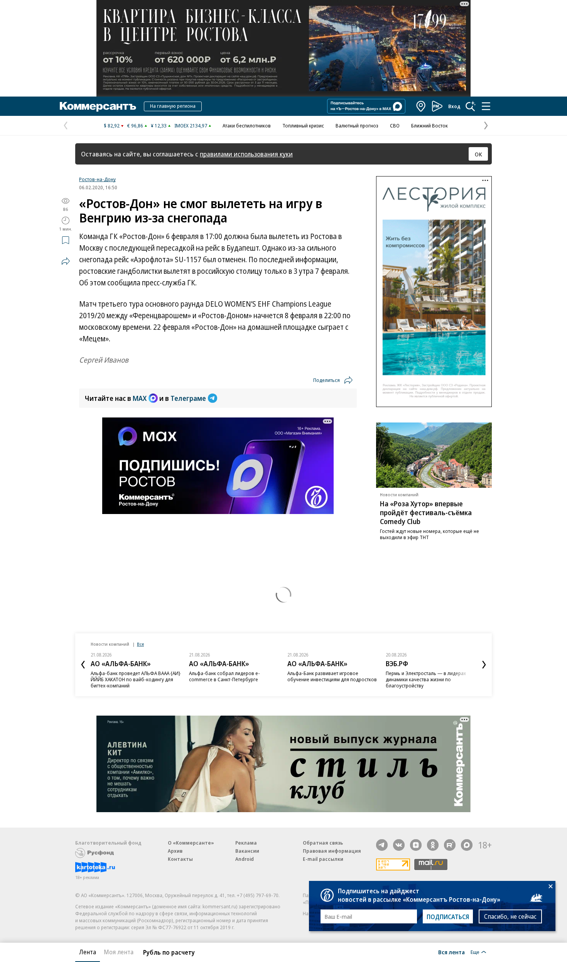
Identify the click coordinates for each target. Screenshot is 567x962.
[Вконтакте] (399, 845)
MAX (140, 398)
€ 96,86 (135, 125)
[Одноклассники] (433, 845)
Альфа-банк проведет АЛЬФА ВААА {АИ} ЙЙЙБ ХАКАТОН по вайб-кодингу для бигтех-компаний (136, 679)
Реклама (246, 842)
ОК (478, 154)
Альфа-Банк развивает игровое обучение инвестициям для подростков (332, 676)
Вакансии (247, 850)
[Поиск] (470, 106)
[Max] (466, 845)
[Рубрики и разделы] (486, 106)
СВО (395, 125)
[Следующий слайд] (484, 664)
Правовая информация (332, 850)
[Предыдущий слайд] (83, 664)
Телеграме (188, 398)
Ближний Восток (429, 125)
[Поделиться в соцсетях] (65, 261)
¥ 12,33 (159, 125)
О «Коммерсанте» (191, 842)
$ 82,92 (112, 125)
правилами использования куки (246, 153)
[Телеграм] (382, 845)
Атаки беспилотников (247, 125)
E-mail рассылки (323, 858)
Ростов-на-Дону (97, 179)
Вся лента (451, 952)
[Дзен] (416, 845)
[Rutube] (450, 845)
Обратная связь (323, 842)
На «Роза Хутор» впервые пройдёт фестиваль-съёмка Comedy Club (426, 512)
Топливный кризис (303, 125)
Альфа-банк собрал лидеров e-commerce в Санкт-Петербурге (224, 676)
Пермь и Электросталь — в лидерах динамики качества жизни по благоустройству (426, 679)
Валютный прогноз (357, 125)
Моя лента (118, 952)
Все (140, 644)
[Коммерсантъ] (98, 106)
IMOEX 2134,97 (190, 125)
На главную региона (173, 105)
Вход (454, 106)
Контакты (180, 858)
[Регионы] (421, 106)
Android (244, 858)
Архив (175, 850)
